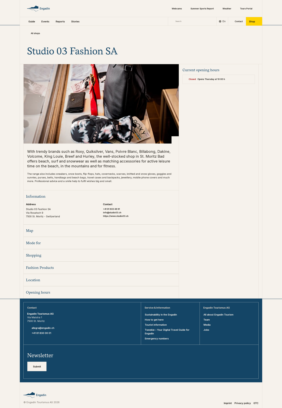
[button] (31, 21)
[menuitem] (45, 21)
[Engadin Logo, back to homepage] (43, 9)
